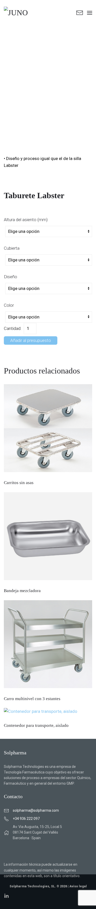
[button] (89, 12)
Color (9, 305)
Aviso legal (78, 886)
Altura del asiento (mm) (26, 219)
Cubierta (11, 248)
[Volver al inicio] (26, 12)
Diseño (10, 276)
